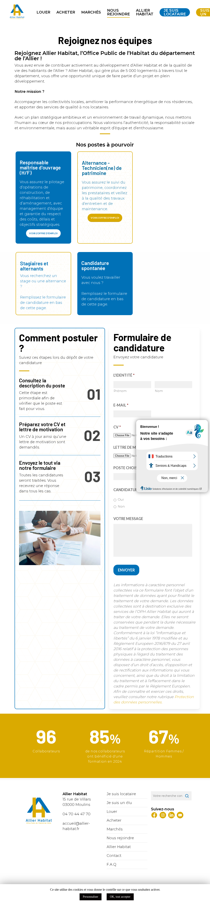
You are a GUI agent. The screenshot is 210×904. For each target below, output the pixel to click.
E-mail (120, 405)
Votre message (128, 518)
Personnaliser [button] (90, 896)
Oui (121, 499)
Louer (112, 811)
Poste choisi (126, 468)
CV (117, 427)
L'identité (124, 375)
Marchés (115, 829)
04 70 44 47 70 (76, 814)
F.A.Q (111, 864)
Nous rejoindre (120, 838)
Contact (114, 855)
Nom (159, 391)
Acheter (114, 820)
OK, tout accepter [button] (120, 896)
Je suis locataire (121, 794)
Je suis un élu (119, 803)
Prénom (120, 391)
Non (121, 506)
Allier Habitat (119, 847)
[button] (43, 233)
